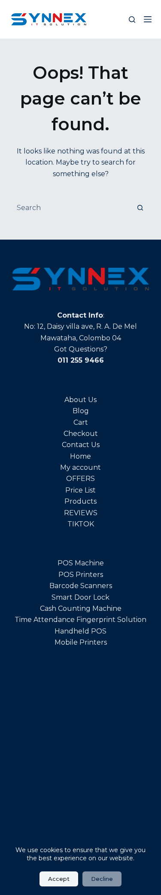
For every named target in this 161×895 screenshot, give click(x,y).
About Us (80, 400)
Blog (81, 411)
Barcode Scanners (80, 586)
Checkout (81, 433)
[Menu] (148, 19)
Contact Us (81, 445)
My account (80, 467)
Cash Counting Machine (81, 608)
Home (80, 456)
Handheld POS (80, 631)
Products (80, 501)
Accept (59, 878)
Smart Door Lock (80, 597)
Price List (80, 490)
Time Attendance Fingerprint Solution (80, 620)
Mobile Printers (81, 642)
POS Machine (81, 563)
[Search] (132, 19)
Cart (80, 422)
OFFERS (80, 479)
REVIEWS (80, 513)
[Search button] (140, 207)
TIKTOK (80, 524)
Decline (102, 878)
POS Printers (80, 575)
